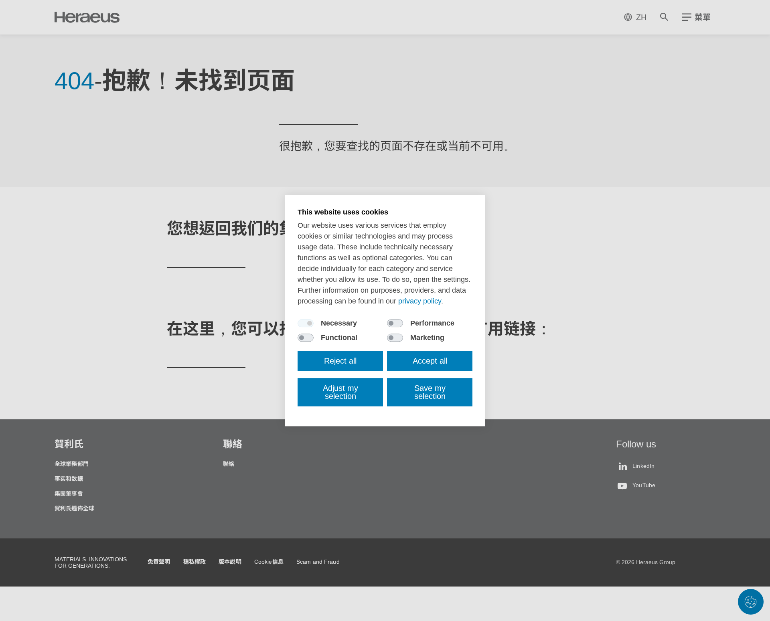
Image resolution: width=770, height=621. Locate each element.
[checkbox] (306, 323)
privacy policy (419, 301)
